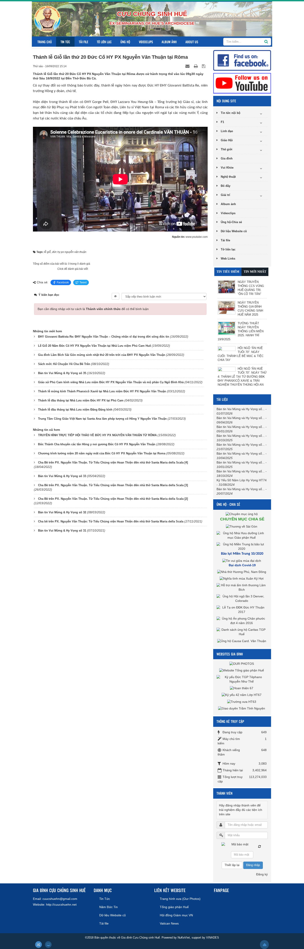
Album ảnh (169, 41)
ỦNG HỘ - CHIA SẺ (228, 504)
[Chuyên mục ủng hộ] (242, 514)
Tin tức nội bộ (230, 113)
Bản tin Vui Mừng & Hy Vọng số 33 (62, 476)
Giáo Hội (227, 140)
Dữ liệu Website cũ (234, 231)
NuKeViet (184, 937)
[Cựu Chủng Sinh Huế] (47, 19)
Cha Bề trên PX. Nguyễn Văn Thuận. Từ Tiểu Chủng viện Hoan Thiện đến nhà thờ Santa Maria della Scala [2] (113, 498)
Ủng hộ (125, 41)
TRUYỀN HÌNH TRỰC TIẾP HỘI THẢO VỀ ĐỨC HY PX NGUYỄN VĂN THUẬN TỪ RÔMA (97, 435)
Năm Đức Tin (108, 907)
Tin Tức (65, 41)
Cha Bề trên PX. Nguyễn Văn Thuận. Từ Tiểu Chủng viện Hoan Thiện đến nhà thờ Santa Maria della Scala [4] (113, 462)
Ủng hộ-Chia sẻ (231, 222)
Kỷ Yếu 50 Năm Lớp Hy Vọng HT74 (242, 480)
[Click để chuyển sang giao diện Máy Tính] (48, 944)
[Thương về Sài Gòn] (242, 526)
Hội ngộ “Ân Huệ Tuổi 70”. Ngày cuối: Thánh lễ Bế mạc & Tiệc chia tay (240, 354)
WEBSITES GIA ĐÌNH (230, 654)
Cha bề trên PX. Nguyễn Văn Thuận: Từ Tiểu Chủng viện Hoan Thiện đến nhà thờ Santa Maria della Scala (110, 521)
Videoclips (146, 41)
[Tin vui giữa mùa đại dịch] (242, 560)
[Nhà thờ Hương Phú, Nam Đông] (242, 572)
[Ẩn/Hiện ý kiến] (115, 296)
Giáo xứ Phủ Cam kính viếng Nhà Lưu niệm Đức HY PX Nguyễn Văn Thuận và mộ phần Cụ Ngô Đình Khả (111, 382)
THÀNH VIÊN (224, 793)
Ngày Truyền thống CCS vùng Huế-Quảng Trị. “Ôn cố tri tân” (251, 288)
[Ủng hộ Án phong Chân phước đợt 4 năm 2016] (242, 621)
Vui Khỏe (227, 167)
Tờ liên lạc (104, 41)
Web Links (228, 258)
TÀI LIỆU (222, 399)
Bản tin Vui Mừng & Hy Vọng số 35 (62, 373)
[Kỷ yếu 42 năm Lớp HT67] (242, 695)
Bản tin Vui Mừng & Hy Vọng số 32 (62, 512)
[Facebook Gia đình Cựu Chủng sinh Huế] (242, 60)
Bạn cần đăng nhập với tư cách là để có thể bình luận (93, 309)
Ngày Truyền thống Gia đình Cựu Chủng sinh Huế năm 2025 (250, 308)
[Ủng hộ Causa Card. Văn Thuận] (242, 641)
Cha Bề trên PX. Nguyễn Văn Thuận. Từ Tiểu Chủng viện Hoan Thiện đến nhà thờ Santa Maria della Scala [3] (113, 485)
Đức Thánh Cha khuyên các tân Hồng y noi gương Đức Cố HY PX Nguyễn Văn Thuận (96, 444)
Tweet (83, 282)
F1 (222, 122)
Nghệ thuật (228, 176)
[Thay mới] (259, 846)
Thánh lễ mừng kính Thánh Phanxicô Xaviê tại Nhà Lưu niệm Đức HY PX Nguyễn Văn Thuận (102, 391)
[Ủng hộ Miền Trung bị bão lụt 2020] (242, 546)
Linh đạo (227, 131)
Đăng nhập (253, 865)
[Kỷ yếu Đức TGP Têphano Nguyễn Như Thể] (242, 679)
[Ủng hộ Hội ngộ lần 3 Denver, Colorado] (242, 598)
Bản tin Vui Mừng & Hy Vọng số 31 (62, 530)
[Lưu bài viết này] (204, 66)
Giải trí (225, 195)
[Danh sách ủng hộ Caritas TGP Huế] (242, 632)
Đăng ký (262, 874)
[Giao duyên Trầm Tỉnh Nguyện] (242, 708)
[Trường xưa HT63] (242, 701)
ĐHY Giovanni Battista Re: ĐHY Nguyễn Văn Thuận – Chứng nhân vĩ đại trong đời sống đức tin (103, 336)
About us (191, 41)
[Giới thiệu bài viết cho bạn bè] (188, 66)
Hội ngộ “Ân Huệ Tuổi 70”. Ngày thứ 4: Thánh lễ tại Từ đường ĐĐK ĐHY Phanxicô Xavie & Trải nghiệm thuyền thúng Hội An (242, 376)
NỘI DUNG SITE (226, 100)
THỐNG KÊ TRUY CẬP (230, 721)
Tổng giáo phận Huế (174, 907)
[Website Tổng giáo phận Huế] (242, 670)
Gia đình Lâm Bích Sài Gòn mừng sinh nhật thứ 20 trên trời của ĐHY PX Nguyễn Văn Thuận (101, 355)
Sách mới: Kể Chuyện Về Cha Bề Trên (64, 364)
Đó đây (225, 185)
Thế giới (226, 149)
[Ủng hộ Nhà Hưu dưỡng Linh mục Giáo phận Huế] (242, 535)
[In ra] (196, 66)
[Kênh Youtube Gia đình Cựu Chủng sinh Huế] (242, 83)
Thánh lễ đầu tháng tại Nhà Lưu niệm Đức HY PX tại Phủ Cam (81, 400)
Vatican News (169, 923)
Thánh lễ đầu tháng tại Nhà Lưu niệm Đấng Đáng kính (75, 409)
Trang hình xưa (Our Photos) (180, 899)
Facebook (63, 282)
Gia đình (227, 158)
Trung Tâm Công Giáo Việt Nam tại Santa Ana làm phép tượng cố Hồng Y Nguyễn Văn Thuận (102, 418)
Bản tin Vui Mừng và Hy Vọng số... (241, 409)
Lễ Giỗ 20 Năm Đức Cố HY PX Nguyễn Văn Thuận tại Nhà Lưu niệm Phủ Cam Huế (94, 345)
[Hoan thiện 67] (242, 688)
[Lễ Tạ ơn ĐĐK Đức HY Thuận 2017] (242, 609)
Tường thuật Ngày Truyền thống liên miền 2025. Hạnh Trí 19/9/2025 (240, 331)
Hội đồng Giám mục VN (176, 915)
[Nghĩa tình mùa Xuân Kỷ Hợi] (242, 578)
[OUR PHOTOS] (242, 663)
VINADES (212, 937)
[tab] (227, 272)
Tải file (83, 41)
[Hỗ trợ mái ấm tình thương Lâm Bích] (242, 587)
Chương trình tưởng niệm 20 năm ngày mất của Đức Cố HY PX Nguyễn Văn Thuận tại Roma (101, 453)
